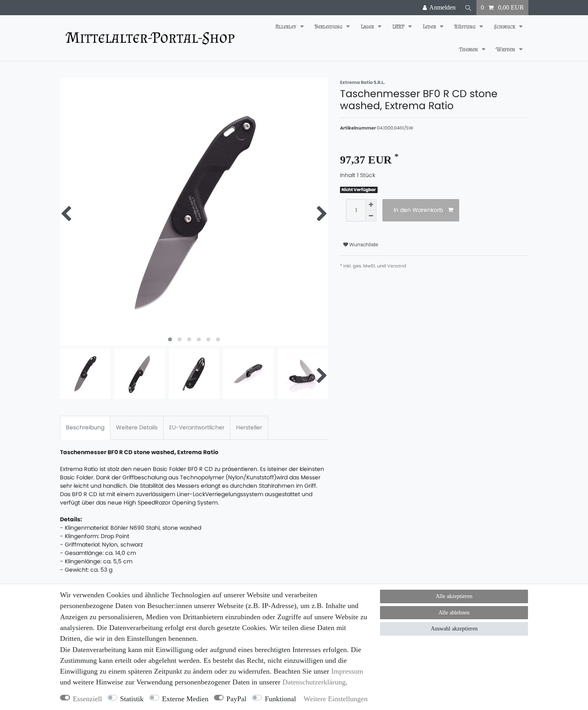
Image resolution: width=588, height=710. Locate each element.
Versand (396, 266)
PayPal (236, 699)
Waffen (506, 49)
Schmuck (505, 26)
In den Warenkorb (418, 210)
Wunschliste (363, 244)
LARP (399, 26)
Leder (430, 26)
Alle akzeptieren (454, 596)
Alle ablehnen (454, 613)
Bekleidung (329, 26)
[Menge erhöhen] (370, 204)
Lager (368, 26)
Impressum (347, 671)
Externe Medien (185, 699)
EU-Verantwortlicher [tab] (196, 427)
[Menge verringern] (370, 215)
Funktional (280, 699)
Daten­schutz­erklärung (314, 682)
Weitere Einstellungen (336, 699)
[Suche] (468, 7)
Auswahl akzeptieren (454, 629)
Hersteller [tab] (249, 427)
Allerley (287, 26)
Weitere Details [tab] (137, 427)
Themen (469, 49)
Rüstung (465, 26)
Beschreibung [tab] (85, 427)
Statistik (132, 699)
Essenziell (87, 699)
